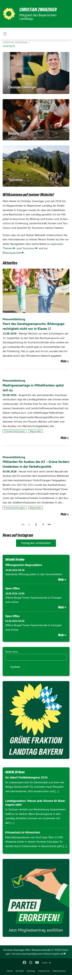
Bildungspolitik (12, 252)
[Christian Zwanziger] (9, 14)
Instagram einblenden (36, 543)
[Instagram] (31, 962)
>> (49, 524)
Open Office (12, 588)
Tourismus (28, 248)
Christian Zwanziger (38, 9)
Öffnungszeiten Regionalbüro (23, 565)
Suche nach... (12, 651)
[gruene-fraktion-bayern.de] (36, 720)
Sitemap (31, 970)
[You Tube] (37, 962)
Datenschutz (59, 970)
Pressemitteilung (14, 319)
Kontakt (20, 970)
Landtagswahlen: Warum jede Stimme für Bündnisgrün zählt (35, 802)
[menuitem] (10, 971)
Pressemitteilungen (14, 431)
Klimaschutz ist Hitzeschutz (22, 832)
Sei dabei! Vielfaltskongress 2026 (26, 777)
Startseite (9, 46)
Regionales (35, 431)
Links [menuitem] (45, 962)
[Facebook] (24, 962)
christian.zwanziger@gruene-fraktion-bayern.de (37, 953)
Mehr (64, 361)
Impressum (44, 970)
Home (10, 970)
